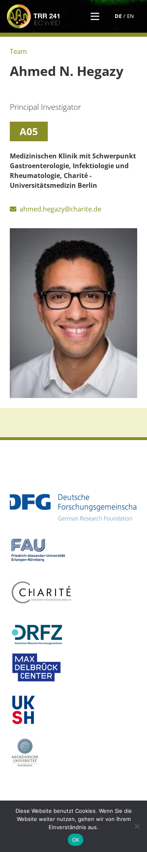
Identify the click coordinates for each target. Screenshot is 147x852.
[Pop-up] (95, 16)
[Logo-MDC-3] (73, 667)
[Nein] (137, 826)
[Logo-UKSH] (73, 710)
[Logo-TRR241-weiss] (33, 16)
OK (76, 839)
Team (18, 51)
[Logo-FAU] (73, 550)
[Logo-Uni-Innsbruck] (73, 752)
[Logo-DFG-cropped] (73, 507)
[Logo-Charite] (73, 592)
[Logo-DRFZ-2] (73, 634)
